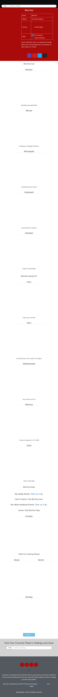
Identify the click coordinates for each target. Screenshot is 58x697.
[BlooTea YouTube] (34, 55)
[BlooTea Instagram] (45, 55)
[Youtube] (36, 665)
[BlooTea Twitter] (39, 55)
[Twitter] (27, 665)
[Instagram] (31, 665)
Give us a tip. (37, 494)
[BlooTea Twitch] (29, 55)
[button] (55, 2)
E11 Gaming (38, 35)
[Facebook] (22, 665)
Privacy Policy (42, 684)
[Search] (55, 6)
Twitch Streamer (39, 38)
